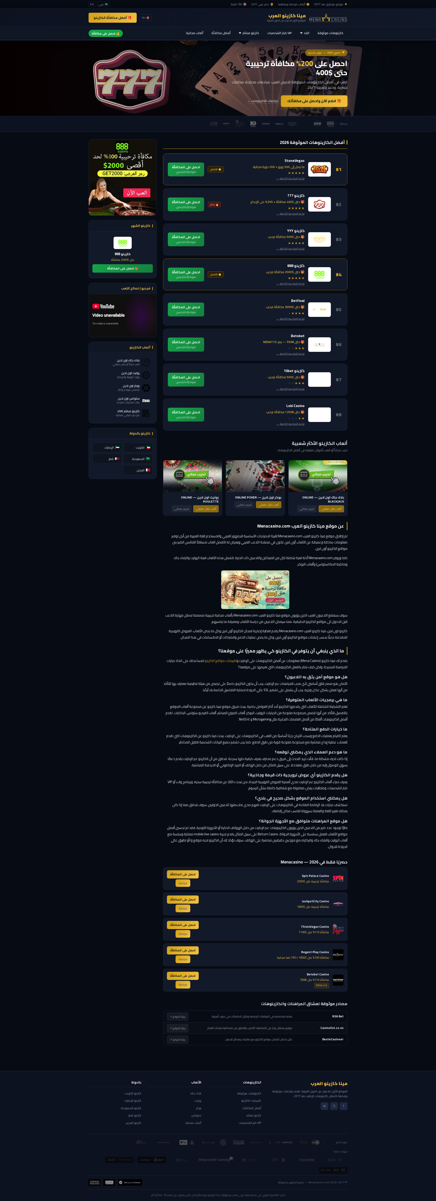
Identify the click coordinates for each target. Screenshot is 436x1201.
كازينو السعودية (131, 1108)
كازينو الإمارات (132, 1100)
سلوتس (196, 1115)
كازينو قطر (135, 1115)
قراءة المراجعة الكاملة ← (290, 178)
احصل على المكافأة (186, 169)
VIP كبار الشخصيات (279, 33)
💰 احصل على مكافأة (106, 33)
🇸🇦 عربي (103, 4)
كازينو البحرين (133, 1122)
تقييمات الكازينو (251, 1100)
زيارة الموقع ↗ (178, 1016)
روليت (197, 1100)
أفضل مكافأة (220, 33)
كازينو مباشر (251, 33)
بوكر (198, 1108)
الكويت (143, 447)
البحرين (143, 469)
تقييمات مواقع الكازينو (221, 661)
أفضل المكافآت (251, 1108)
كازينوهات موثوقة (330, 33)
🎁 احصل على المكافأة (122, 268)
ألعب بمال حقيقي (331, 508)
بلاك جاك (195, 1093)
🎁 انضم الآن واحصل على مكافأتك (314, 101)
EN (92, 4)
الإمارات (111, 447)
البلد (306, 33)
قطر (114, 458)
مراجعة (183, 883)
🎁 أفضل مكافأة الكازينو (113, 18)
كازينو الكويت (132, 1093)
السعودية (141, 458)
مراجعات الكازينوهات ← (263, 101)
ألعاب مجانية (194, 33)
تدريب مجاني (307, 508)
